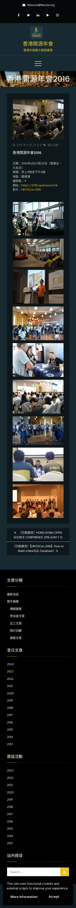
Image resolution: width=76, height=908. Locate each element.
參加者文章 (17, 616)
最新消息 (13, 594)
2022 (10, 679)
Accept (54, 897)
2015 (10, 729)
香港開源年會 (38, 43)
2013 (10, 744)
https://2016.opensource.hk (39, 185)
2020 (10, 693)
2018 (10, 708)
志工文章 (16, 623)
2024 (10, 664)
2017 (10, 715)
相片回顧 (53, 145)
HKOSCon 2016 (31, 189)
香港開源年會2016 (27, 152)
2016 (10, 722)
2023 (10, 671)
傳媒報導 (16, 609)
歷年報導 (13, 601)
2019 (10, 700)
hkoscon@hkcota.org (41, 5)
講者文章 (16, 638)
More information (24, 897)
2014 (10, 737)
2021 (10, 686)
